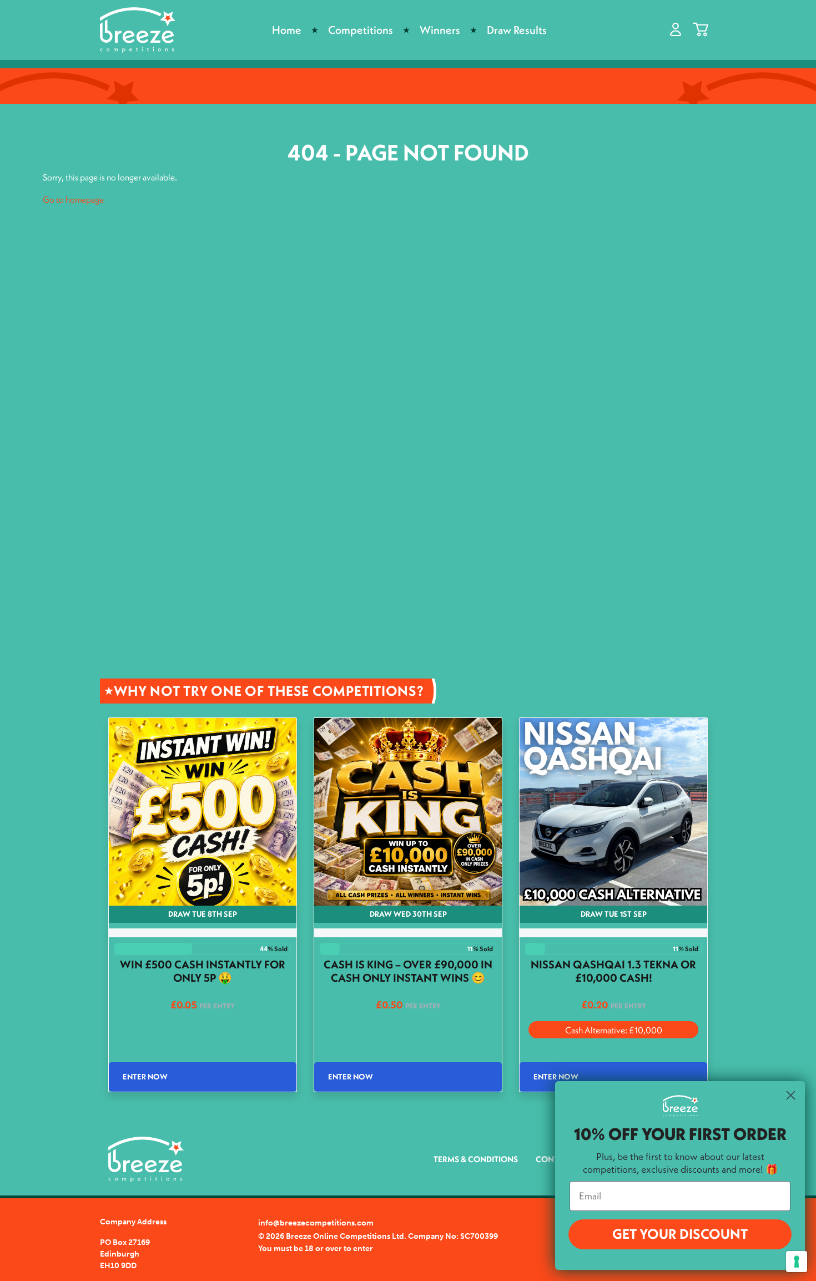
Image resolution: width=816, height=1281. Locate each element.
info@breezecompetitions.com (316, 1223)
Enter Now (145, 1077)
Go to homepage (73, 199)
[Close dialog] (790, 1095)
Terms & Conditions (476, 1159)
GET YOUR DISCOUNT (680, 1234)
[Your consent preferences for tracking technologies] (796, 1261)
